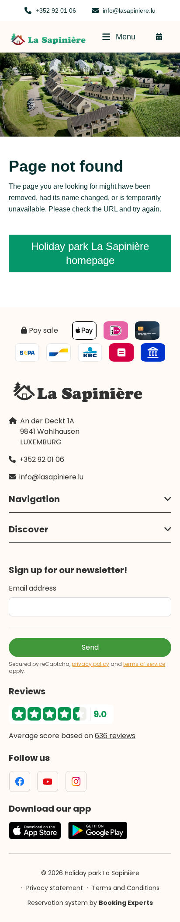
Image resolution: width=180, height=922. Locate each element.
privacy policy (90, 664)
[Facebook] (19, 781)
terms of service (144, 664)
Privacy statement (54, 887)
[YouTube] (47, 781)
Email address (32, 588)
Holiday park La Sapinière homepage (90, 253)
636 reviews (115, 736)
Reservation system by (90, 902)
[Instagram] (76, 781)
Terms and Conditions (125, 887)
